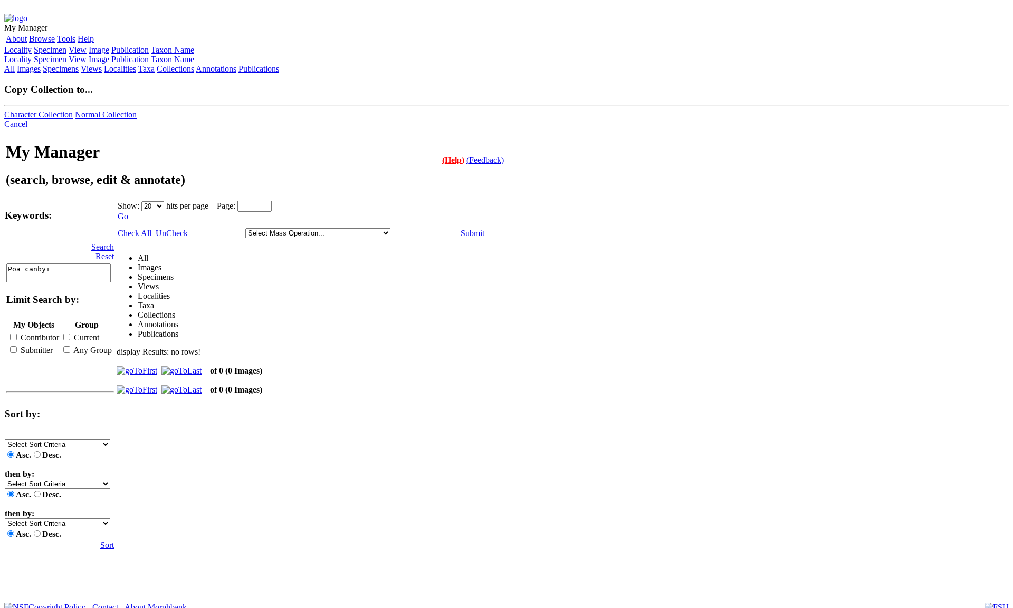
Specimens (61, 68)
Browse (42, 38)
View (78, 49)
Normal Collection (106, 114)
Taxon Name (172, 49)
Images (29, 68)
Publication (130, 49)
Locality (18, 49)
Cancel (15, 124)
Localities (120, 68)
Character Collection (38, 114)
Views (91, 68)
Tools (66, 38)
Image (99, 49)
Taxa (146, 68)
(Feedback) (485, 159)
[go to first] (137, 370)
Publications (258, 68)
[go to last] (181, 370)
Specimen (50, 49)
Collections (175, 68)
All (9, 68)
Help (86, 38)
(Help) (453, 159)
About (16, 38)
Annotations (216, 68)
